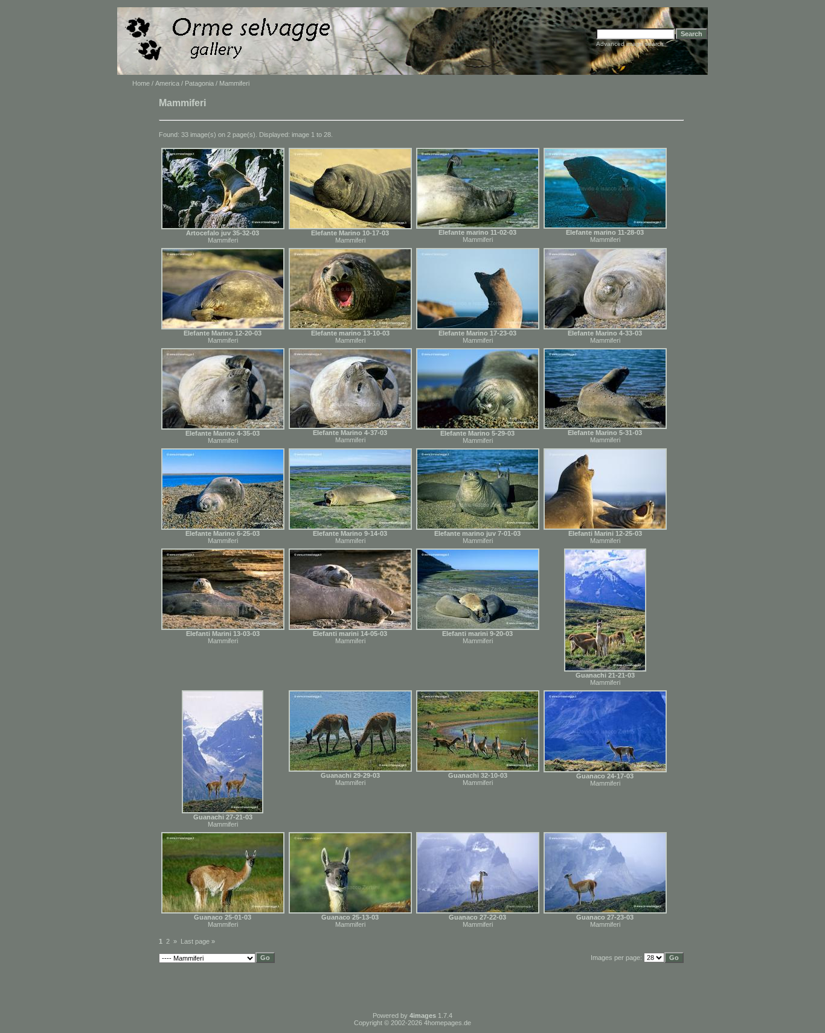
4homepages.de (447, 1022)
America (167, 83)
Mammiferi (223, 240)
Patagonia (199, 83)
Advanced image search (630, 43)
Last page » (198, 941)
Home (141, 83)
